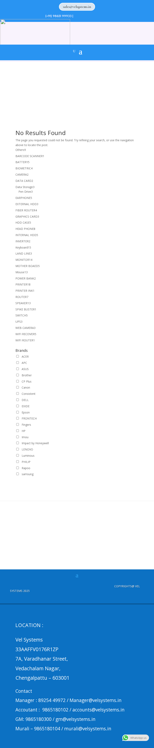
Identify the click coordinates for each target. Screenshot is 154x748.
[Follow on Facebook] (84, 15)
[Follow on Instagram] (91, 15)
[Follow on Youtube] (98, 15)
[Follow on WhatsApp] (77, 15)
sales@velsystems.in (77, 6)
